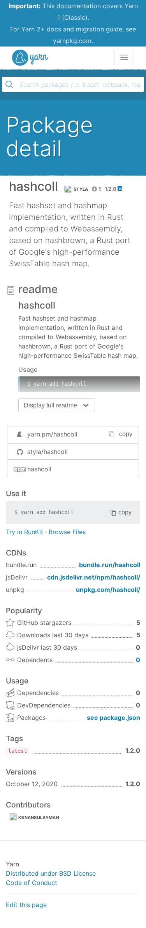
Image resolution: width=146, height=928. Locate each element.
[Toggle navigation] (124, 57)
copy (125, 434)
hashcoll (39, 469)
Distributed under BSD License (51, 873)
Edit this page (26, 905)
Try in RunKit (24, 532)
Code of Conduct (31, 883)
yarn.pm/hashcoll (52, 434)
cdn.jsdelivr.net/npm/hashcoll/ (93, 577)
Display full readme (50, 405)
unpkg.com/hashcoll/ (108, 589)
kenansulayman (38, 817)
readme (38, 289)
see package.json (113, 717)
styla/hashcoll (47, 451)
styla (81, 189)
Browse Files (67, 532)
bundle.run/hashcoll (109, 565)
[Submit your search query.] (9, 84)
